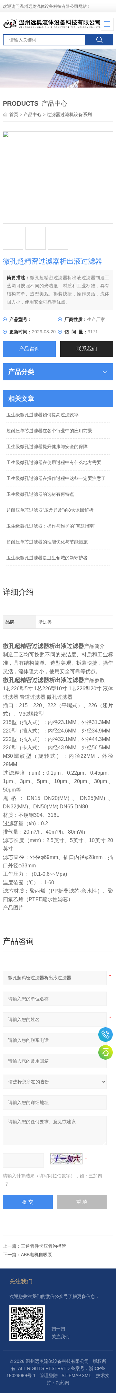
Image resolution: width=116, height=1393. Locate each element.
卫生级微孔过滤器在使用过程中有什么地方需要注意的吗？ (58, 462)
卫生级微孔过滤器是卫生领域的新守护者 (47, 557)
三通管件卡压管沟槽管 (43, 1246)
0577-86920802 (105, 1034)
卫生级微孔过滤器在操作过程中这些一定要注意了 (56, 478)
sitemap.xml (76, 1375)
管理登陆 (49, 1375)
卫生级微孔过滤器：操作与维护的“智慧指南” (50, 526)
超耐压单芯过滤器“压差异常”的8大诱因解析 (49, 510)
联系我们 (86, 348)
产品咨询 (29, 348)
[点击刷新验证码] (66, 1158)
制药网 (62, 1382)
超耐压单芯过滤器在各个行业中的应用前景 (49, 430)
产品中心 (33, 114)
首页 (14, 114)
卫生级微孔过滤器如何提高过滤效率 (42, 414)
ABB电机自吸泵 (36, 1254)
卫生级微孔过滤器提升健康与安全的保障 (47, 446)
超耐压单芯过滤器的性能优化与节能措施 (47, 541)
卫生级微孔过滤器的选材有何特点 (40, 494)
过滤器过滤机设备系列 (69, 114)
